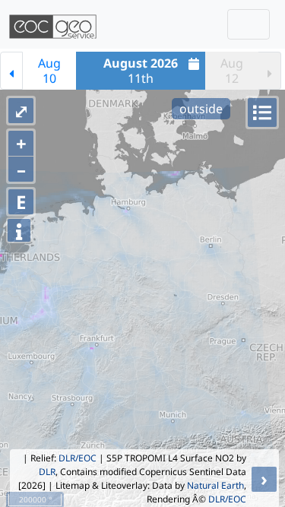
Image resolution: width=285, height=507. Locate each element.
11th (140, 71)
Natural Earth (215, 485)
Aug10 (49, 71)
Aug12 (231, 71)
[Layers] (262, 112)
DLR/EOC (78, 458)
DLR (47, 471)
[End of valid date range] (269, 71)
